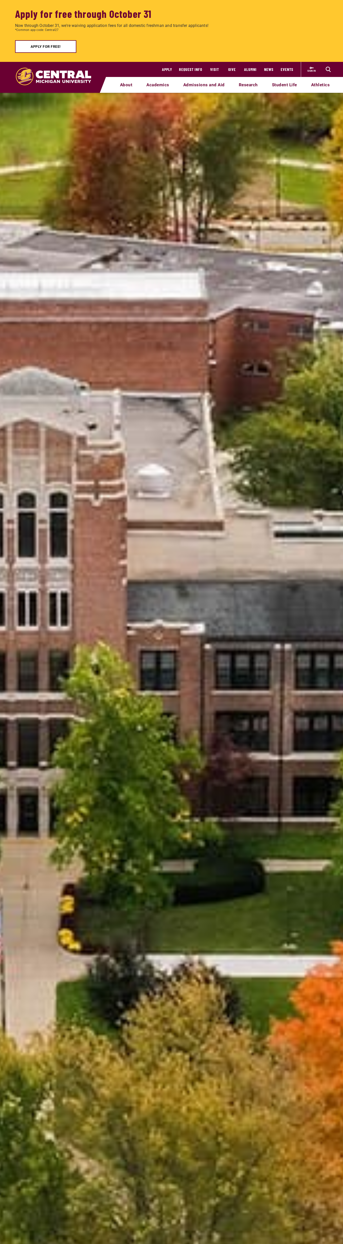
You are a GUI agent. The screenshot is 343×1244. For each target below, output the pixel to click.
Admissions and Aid (204, 84)
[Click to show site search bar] (328, 69)
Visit (214, 69)
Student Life (284, 84)
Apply (167, 69)
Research (248, 84)
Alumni (250, 69)
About (126, 84)
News (268, 69)
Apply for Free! (46, 47)
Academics (157, 84)
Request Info (190, 69)
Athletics (320, 84)
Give (232, 69)
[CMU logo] (56, 70)
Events (287, 69)
